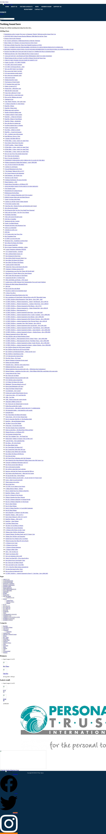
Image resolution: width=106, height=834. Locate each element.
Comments (5, 630)
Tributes (8, 603)
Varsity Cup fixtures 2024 (11, 127)
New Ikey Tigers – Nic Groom (13, 358)
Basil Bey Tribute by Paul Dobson (13, 119)
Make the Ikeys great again (11, 90)
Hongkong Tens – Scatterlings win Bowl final (16, 240)
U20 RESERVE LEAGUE (10, 614)
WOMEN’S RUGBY (46, 6)
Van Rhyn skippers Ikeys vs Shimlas (14, 125)
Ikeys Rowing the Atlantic (11, 208)
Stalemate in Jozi (9, 99)
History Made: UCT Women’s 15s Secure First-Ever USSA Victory (20, 42)
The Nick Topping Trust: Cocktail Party (15, 427)
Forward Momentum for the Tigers (13, 169)
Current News (9, 600)
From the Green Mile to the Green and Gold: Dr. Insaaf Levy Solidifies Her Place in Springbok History (29, 51)
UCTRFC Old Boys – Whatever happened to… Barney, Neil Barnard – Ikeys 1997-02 (27, 301)
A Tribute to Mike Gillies (12, 549)
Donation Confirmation (9, 585)
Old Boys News (10, 601)
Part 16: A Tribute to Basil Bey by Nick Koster (17, 501)
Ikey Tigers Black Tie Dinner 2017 (14, 447)
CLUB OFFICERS (8, 582)
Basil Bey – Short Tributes (12, 521)
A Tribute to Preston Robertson (13, 547)
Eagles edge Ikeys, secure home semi (14, 95)
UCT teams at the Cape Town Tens (13, 234)
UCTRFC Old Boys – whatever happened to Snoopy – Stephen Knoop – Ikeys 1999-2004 (28, 332)
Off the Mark (6, 640)
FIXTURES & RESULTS (26, 6)
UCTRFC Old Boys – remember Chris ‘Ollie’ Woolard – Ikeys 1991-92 (23, 323)
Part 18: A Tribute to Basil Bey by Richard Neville (18, 499)
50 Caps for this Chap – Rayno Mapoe (15, 475)
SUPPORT (6, 611)
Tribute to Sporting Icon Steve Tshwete (15, 497)
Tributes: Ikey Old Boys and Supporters (15, 536)
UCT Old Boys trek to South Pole (14, 380)
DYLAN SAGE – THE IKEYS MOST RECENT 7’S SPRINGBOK (23, 408)
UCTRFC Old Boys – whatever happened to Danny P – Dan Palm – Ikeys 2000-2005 (27, 573)
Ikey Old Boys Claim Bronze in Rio (14, 353)
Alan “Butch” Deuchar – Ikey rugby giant (15, 101)
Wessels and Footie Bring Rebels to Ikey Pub (17, 295)
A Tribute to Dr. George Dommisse (14, 527)
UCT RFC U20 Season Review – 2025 (14, 66)
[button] (14, 6)
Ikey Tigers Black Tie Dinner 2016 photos (16, 414)
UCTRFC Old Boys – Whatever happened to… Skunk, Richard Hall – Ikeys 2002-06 (27, 308)
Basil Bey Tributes (9, 106)
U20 (4, 649)
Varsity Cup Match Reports (11, 223)
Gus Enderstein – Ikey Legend (13, 390)
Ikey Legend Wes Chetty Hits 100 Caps (15, 449)
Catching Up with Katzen (11, 166)
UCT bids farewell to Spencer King (14, 356)
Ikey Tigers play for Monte (12, 375)
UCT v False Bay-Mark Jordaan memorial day (17, 567)
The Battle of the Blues (10, 214)
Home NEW (6, 594)
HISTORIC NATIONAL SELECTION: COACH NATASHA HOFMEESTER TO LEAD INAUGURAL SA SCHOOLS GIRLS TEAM (38, 49)
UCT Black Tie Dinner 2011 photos (14, 382)
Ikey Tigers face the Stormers (12, 156)
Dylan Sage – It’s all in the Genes (14, 425)
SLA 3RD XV (6, 608)
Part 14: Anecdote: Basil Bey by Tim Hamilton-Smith (19, 419)
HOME (7, 6)
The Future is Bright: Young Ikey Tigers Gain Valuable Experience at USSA (23, 45)
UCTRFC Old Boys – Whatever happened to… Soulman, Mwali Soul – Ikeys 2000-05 (27, 303)
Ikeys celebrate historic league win (14, 253)
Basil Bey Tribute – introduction (13, 121)
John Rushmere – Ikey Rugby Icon (13, 175)
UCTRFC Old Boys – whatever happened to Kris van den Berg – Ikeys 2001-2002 (26, 325)
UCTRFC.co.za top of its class (12, 238)
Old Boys (5, 641)
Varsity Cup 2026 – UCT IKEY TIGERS (15, 62)
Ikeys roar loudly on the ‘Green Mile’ (15, 564)
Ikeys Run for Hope (10, 456)
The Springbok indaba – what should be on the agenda (19, 410)
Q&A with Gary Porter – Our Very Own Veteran (17, 212)
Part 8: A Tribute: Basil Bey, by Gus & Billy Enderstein (19, 508)
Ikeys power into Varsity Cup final (13, 71)
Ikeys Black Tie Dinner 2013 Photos (14, 243)
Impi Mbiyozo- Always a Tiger (12, 136)
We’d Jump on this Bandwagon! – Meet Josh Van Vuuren (20, 473)
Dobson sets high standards (12, 362)
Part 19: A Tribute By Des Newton (14, 495)
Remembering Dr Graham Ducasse (13, 190)
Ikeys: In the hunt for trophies (13, 467)
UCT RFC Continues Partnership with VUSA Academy (19, 195)
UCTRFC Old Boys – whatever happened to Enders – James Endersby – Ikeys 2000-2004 (28, 330)
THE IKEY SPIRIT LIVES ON (13, 401)
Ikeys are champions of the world (14, 556)
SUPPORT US (57, 6)
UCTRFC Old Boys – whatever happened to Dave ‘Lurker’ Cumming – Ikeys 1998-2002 (28, 314)
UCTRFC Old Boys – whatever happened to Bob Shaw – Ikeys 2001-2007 (24, 312)
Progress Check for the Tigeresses (12, 38)
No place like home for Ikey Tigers (14, 569)
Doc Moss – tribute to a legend (12, 129)
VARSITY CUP (7, 615)
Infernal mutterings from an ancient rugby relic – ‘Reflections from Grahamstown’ (26, 369)
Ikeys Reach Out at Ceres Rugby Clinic (15, 560)
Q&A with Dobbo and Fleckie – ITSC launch (17, 280)
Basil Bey (5, 626)
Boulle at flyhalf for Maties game (13, 112)
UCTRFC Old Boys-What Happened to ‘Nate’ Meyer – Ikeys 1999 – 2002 (24, 299)
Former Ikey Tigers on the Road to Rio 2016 (16, 266)
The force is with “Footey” (11, 177)
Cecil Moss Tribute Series (12, 523)
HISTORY (6, 592)
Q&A (4, 644)
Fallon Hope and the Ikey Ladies (14, 406)
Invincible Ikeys (9, 412)
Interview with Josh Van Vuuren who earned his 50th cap (20, 471)
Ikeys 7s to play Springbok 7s (12, 158)
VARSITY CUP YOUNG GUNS (11, 617)
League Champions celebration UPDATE (16, 249)
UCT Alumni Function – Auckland (14, 251)
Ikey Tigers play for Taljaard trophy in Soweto (17, 403)
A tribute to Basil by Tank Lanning (13, 114)
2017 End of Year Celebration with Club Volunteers (18, 458)
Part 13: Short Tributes (11, 506)
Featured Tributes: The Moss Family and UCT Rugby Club (20, 534)
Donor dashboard (7, 587)
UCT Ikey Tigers (4, 2)
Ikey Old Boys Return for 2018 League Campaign (18, 347)
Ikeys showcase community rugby (13, 75)
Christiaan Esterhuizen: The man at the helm (16, 180)
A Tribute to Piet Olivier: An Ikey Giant (15, 530)
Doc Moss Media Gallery (12, 445)
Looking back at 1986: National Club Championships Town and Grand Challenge (26, 282)
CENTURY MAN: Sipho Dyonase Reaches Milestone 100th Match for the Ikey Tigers (25, 36)
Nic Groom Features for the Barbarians (14, 173)
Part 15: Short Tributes (11, 504)
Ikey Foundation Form (10, 236)
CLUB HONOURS (8, 581)
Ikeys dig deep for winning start (12, 123)
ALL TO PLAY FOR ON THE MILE (14, 164)
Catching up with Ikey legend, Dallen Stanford (16, 201)
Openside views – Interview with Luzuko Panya (17, 364)
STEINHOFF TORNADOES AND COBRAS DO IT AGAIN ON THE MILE (25, 160)
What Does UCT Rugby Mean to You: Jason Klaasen (18, 273)
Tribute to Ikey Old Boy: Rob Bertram (15, 532)
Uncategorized (6, 651)
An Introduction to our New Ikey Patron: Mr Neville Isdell (20, 271)
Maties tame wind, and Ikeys (12, 110)
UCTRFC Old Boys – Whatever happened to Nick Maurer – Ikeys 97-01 (24, 306)
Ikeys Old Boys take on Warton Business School (17, 336)
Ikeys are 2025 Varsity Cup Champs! (14, 69)
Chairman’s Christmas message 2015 (15, 269)
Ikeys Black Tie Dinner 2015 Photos (14, 260)
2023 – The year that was (12, 551)
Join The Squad (7, 596)
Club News (6, 628)
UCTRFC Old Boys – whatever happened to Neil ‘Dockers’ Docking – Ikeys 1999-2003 (27, 319)
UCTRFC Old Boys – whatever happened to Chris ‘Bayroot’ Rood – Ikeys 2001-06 (26, 321)
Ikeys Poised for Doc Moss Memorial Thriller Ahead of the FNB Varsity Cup (24, 460)
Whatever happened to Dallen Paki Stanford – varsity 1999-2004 (21, 162)
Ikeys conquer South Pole (11, 245)
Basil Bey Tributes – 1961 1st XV (14, 519)
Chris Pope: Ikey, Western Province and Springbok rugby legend (21, 206)
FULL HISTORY (7, 590)
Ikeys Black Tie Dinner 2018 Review (15, 454)
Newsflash (5, 638)
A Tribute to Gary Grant (11, 543)
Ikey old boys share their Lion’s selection (16, 469)
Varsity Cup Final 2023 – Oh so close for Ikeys (17, 558)
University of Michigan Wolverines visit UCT (17, 462)
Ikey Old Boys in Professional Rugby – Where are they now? (21, 351)
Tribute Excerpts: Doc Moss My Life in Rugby (17, 541)
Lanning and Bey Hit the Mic (13, 264)
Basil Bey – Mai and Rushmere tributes (15, 421)
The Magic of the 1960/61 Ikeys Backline (16, 451)
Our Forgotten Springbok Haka (13, 434)
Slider (4, 647)
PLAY (4, 604)
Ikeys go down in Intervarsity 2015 (14, 571)
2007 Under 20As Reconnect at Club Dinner (16, 275)
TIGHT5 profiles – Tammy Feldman (14, 145)
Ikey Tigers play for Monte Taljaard (14, 562)
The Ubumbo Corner (10, 188)
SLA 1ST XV (6, 606)
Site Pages (5, 645)
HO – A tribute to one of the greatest (14, 134)
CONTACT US (39, 9)
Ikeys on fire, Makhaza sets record (13, 97)
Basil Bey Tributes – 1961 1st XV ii (14, 514)
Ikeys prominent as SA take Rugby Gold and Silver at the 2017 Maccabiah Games (26, 297)
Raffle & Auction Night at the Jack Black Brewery (17, 197)
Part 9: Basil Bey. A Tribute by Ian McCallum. (17, 512)
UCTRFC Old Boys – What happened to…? (17, 310)
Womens (5, 652)
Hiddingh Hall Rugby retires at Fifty (14, 367)
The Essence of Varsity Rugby (12, 82)
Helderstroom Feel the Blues (12, 193)
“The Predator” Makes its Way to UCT (14, 171)
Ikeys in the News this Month (13, 288)
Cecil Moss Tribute (7, 627)
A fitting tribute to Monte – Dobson (14, 488)
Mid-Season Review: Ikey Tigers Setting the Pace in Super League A (22, 53)
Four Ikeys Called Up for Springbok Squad (16, 290)
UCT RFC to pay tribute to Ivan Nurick (15, 486)
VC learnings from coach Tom (12, 84)
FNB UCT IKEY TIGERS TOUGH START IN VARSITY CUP (21, 60)
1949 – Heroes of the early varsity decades (16, 399)
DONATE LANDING (8, 583)
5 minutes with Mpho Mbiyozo (12, 138)
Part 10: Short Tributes (11, 510)
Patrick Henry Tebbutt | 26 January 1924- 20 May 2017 (19, 438)
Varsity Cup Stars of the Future (12, 199)
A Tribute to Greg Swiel (11, 545)
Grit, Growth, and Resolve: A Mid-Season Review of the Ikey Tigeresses (22, 40)
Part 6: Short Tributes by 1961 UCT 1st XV (16, 517)
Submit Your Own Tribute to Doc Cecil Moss (17, 538)
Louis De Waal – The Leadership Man (15, 440)
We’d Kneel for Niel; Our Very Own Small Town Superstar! (20, 210)
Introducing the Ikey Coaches (12, 221)
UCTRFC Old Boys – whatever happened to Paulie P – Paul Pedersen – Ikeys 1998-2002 (28, 327)
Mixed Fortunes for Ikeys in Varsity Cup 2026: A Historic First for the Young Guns (25, 58)
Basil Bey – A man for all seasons (13, 132)
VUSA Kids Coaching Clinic (12, 203)
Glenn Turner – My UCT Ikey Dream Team (16, 417)
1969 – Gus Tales (10, 397)
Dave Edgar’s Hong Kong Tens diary (14, 143)
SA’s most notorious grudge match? (13, 73)
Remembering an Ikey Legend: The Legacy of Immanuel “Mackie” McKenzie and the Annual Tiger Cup (30, 34)
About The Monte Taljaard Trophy (14, 388)
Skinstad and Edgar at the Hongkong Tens (15, 225)
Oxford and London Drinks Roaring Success (17, 393)
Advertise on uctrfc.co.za (11, 230)
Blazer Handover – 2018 (11, 182)
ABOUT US (14, 6)
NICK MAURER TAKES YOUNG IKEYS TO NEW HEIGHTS (21, 186)
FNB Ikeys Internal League (10, 634)
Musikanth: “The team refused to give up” (16, 384)
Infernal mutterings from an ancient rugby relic (17, 377)
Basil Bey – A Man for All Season (13, 116)
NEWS (37, 6)
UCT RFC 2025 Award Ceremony (13, 64)
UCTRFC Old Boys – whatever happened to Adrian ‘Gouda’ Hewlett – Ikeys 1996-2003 (27, 343)
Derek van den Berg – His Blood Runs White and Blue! (19, 430)
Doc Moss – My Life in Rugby (13, 443)
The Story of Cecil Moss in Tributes (14, 525)
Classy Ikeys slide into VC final (12, 93)
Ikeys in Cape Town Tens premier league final (16, 153)
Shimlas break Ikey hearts (11, 79)
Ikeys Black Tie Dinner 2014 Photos (14, 262)
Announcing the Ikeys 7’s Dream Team (15, 277)
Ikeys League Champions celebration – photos (16, 247)
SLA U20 (5, 610)
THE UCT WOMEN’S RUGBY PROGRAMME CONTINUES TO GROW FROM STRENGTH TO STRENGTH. (33, 47)
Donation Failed (7, 586)
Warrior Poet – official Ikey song (13, 88)
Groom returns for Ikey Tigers (13, 373)
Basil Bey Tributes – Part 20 (12, 493)
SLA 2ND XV (6, 607)
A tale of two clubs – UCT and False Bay (16, 395)
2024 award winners (10, 77)
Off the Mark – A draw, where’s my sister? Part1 (17, 140)
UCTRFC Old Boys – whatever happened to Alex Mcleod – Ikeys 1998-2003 (25, 317)
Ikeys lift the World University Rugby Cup (16, 258)
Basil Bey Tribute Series (11, 108)
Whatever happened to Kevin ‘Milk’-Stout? (16, 334)
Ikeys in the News (10, 484)
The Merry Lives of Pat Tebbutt (13, 423)
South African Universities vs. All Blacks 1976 (16, 184)
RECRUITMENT (28, 9)
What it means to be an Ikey (12, 482)
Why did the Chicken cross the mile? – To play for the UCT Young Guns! (24, 477)
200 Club (7, 232)
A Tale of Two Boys (11, 293)
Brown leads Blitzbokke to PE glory (14, 386)
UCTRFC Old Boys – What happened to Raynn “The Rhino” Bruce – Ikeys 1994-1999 (27, 340)
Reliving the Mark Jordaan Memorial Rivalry (17, 284)
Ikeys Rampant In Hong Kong (13, 256)
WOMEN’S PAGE (8, 620)
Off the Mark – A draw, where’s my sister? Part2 (17, 147)
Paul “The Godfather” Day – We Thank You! (17, 436)
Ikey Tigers (6, 637)
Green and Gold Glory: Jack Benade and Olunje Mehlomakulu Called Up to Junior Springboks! (28, 56)
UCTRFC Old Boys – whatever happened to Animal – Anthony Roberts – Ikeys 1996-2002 (28, 345)
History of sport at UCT (11, 86)
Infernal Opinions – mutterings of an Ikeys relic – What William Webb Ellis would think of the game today (32, 371)
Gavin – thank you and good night (14, 480)
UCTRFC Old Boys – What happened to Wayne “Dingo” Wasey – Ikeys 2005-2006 (26, 338)
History (5, 635)
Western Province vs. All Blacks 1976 (15, 432)
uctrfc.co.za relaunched (10, 227)
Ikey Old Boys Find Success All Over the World (17, 349)
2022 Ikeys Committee (10, 219)
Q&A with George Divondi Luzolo (13, 216)
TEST (4, 613)
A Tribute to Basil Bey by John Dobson (14, 103)
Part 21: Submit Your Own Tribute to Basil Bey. (17, 490)
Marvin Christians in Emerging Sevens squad (17, 360)
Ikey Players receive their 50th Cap (14, 464)
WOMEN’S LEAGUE (9, 618)
